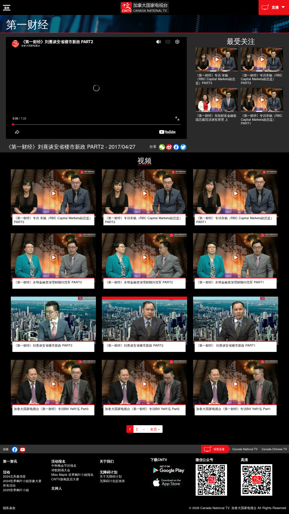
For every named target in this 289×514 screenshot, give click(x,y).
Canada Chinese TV (274, 449)
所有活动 (9, 485)
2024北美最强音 (14, 476)
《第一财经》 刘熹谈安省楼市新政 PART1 (226, 345)
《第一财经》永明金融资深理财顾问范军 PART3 (48, 282)
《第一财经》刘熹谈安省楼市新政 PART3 (43, 345)
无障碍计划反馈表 (112, 481)
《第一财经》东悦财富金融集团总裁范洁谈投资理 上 (216, 117)
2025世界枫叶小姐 (16, 490)
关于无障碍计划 (111, 476)
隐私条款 (9, 507)
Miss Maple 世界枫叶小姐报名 (72, 474)
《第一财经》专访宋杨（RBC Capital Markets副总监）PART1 (261, 119)
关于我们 (107, 461)
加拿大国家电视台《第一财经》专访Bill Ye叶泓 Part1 (233, 408)
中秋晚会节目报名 (63, 465)
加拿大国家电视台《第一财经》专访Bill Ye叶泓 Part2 (142, 408)
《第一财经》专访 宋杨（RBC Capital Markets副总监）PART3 (215, 79)
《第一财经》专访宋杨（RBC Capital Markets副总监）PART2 (261, 79)
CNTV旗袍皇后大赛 (65, 479)
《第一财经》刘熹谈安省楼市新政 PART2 (134, 345)
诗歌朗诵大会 (60, 470)
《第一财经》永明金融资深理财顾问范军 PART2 (139, 282)
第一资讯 (10, 461)
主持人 (56, 488)
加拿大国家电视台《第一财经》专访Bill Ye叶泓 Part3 (51, 408)
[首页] (144, 6)
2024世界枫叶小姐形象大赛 (22, 481)
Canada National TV (245, 449)
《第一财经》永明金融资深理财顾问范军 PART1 (230, 282)
